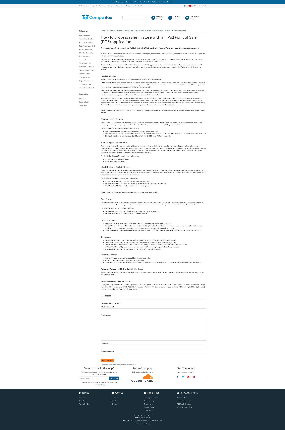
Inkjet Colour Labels (86, 81)
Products (83, 6)
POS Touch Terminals (86, 42)
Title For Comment (107, 307)
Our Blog (115, 401)
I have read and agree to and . (100, 384)
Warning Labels (84, 35)
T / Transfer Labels (85, 84)
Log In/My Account (98, 6)
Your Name (104, 343)
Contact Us (139, 6)
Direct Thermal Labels (86, 88)
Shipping (119, 6)
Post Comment (107, 360)
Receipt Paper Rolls (86, 49)
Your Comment (106, 315)
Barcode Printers (85, 63)
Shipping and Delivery (151, 398)
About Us (128, 6)
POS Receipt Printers (86, 53)
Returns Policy (84, 102)
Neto (149, 424)
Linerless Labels (84, 74)
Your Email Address (107, 351)
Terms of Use (148, 410)
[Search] (146, 17)
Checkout (202, 6)
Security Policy (149, 407)
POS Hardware (84, 56)
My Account (83, 398)
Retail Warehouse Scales (87, 46)
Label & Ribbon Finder (86, 70)
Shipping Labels (84, 77)
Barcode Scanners (85, 60)
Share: (103, 296)
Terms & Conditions (107, 382)
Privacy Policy (100, 385)
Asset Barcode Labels (86, 39)
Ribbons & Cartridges (86, 67)
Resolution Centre (85, 404)
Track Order (83, 401)
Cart (190, 6)
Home (110, 6)
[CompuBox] (99, 17)
